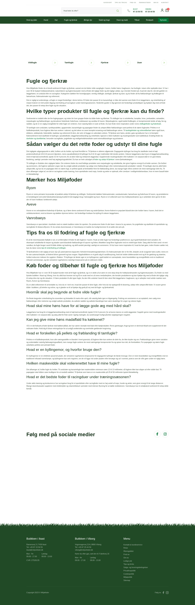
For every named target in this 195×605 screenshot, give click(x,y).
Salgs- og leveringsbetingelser (135, 567)
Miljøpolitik (127, 577)
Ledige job (127, 561)
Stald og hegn (104, 20)
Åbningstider (145, 2)
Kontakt (165, 2)
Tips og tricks (121, 2)
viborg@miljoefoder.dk (84, 550)
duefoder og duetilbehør (35, 138)
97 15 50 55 (138, 12)
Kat (56, 20)
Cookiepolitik (128, 574)
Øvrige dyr (88, 20)
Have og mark (122, 20)
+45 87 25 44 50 (84, 547)
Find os (133, 2)
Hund (46, 20)
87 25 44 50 (150, 12)
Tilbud (136, 20)
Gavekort (107, 2)
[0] (167, 11)
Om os (155, 2)
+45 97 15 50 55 (36, 547)
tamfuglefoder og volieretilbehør (138, 130)
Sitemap (126, 580)
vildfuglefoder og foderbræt (150, 124)
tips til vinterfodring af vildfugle (54, 248)
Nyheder (163, 20)
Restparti (149, 20)
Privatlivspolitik (129, 571)
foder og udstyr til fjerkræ (104, 159)
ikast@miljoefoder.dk (34, 550)
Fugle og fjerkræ (70, 20)
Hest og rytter (31, 20)
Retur (125, 548)
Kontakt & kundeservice (132, 545)
